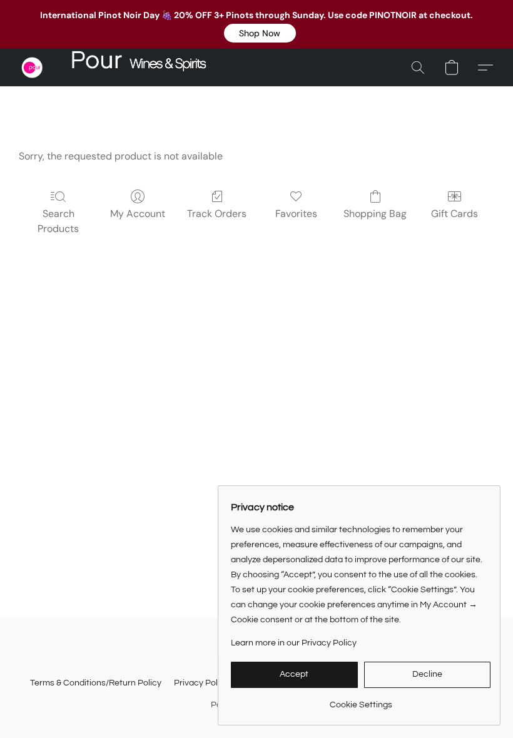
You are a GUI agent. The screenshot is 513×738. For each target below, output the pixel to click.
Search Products (58, 221)
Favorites (296, 213)
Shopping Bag (375, 213)
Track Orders (216, 213)
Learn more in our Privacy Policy (294, 643)
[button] (260, 33)
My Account (137, 213)
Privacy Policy (201, 683)
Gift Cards (454, 213)
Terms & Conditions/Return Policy (95, 683)
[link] (360, 700)
